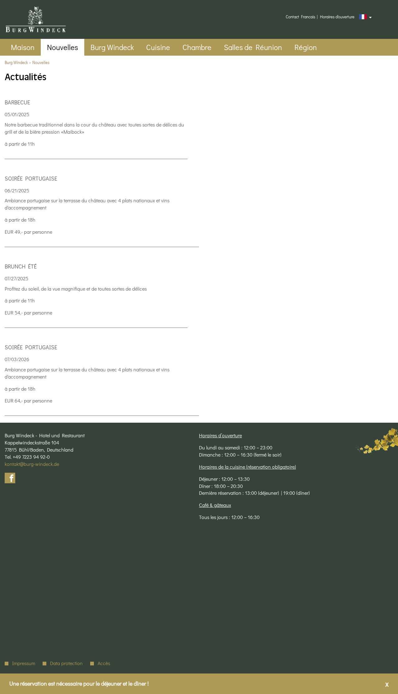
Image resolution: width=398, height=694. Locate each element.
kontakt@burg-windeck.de (32, 464)
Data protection (66, 663)
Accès (104, 663)
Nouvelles (40, 62)
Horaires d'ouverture (337, 16)
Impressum (23, 663)
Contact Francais (300, 16)
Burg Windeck (16, 62)
